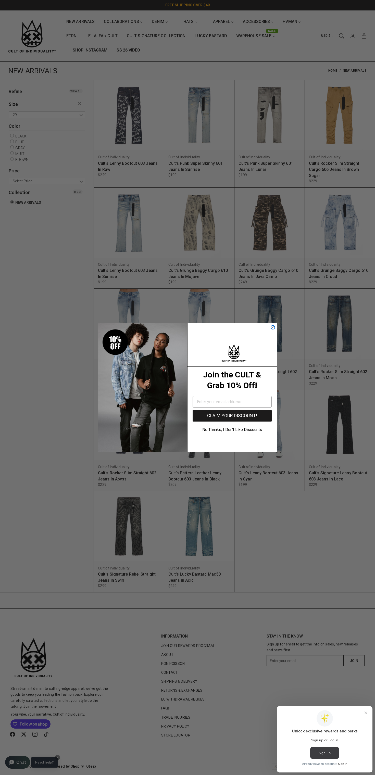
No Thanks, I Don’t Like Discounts (232, 429)
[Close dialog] (273, 327)
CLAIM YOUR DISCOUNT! (232, 415)
